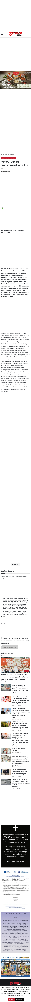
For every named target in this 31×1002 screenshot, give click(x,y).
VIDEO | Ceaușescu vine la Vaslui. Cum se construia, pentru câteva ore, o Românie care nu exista (14, 677)
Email (3, 624)
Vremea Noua (7, 169)
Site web (3, 631)
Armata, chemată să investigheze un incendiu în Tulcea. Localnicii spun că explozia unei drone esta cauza (20, 688)
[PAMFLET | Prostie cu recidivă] (6, 751)
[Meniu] (2, 34)
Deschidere (10, 154)
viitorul (16, 565)
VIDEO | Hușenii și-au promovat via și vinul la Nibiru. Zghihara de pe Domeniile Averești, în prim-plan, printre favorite (21, 725)
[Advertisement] (15, 15)
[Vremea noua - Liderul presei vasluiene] (15, 34)
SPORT (13, 158)
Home (4, 154)
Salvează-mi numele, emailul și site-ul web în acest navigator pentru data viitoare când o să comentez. (15, 640)
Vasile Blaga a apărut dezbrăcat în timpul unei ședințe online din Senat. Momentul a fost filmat (19, 772)
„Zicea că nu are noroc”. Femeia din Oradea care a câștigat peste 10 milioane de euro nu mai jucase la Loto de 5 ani (20, 700)
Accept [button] (11, 999)
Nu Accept (19, 999)
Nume (3, 617)
